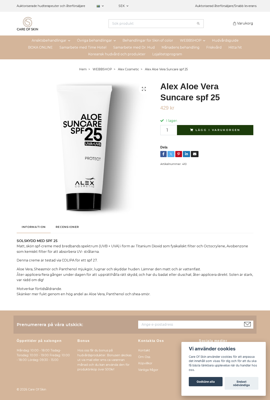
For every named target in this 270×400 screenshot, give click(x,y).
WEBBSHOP (190, 40)
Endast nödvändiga (241, 383)
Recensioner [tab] (67, 227)
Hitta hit (235, 47)
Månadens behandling (181, 47)
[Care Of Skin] (76, 24)
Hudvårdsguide (225, 40)
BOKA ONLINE (40, 47)
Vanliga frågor (148, 370)
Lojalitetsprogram (167, 54)
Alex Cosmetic (128, 69)
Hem (83, 69)
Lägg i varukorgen (218, 130)
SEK (122, 6)
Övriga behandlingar (94, 40)
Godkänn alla (206, 381)
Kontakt (144, 350)
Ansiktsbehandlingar (49, 40)
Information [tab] (34, 227)
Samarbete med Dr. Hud (134, 47)
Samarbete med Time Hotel (83, 47)
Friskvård (214, 47)
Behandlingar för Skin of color (148, 40)
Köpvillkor (145, 363)
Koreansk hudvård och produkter (117, 54)
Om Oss (144, 357)
